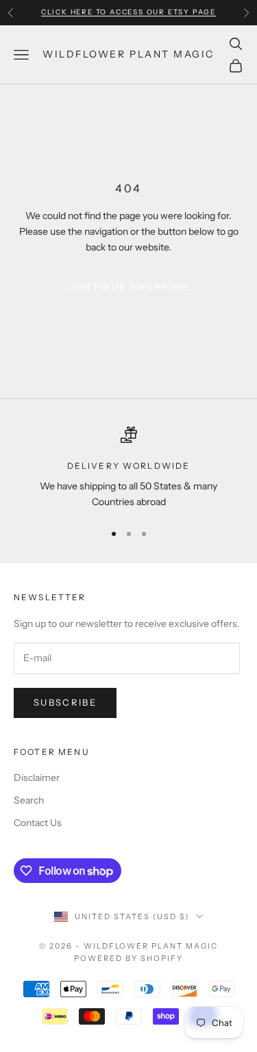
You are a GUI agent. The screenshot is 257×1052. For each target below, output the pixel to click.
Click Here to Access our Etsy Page (128, 12)
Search (29, 800)
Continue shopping (129, 286)
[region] (128, 468)
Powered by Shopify (128, 958)
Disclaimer (37, 777)
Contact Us (38, 823)
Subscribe (65, 702)
